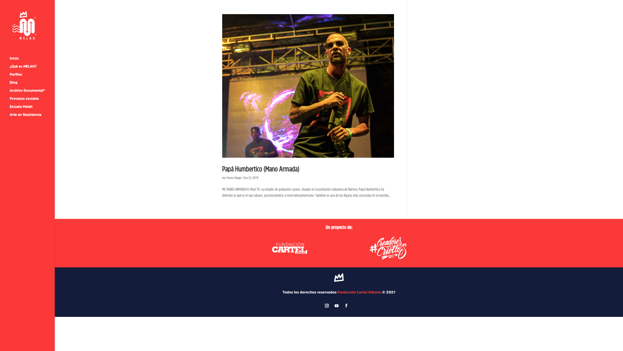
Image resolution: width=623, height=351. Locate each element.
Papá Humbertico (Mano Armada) (260, 168)
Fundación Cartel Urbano (359, 292)
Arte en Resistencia (25, 114)
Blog (13, 82)
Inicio (14, 58)
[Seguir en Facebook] (346, 306)
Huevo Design (234, 177)
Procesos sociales (24, 98)
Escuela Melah (21, 106)
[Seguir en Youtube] (336, 306)
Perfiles (16, 74)
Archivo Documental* (27, 90)
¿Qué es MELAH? (23, 66)
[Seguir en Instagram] (327, 306)
